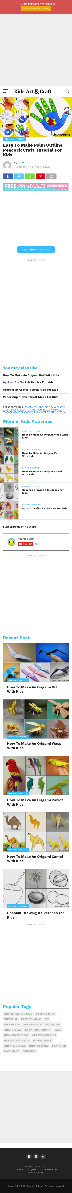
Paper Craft (42, 1040)
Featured (59, 1045)
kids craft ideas (16, 1035)
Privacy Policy (37, 1172)
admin (22, 162)
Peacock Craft (11, 412)
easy (46, 407)
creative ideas (15, 1045)
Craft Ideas (13, 1029)
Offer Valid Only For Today (36, 8)
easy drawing (11, 410)
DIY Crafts (12, 1024)
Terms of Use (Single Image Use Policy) (37, 1170)
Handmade (11, 1051)
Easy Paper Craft (38, 1029)
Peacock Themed (30, 412)
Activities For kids (18, 1013)
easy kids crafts (17, 1040)
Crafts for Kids (34, 407)
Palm (39, 410)
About (28, 1167)
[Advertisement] (36, 50)
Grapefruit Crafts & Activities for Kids (30, 389)
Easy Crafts (58, 407)
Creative (29, 1051)
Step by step (48, 412)
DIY (46, 1019)
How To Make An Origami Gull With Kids (31, 375)
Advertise (41, 1167)
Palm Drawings (51, 410)
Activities (52, 1024)
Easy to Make (27, 410)
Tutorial (62, 412)
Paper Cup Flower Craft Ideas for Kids (30, 397)
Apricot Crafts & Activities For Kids (28, 382)
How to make (39, 1045)
